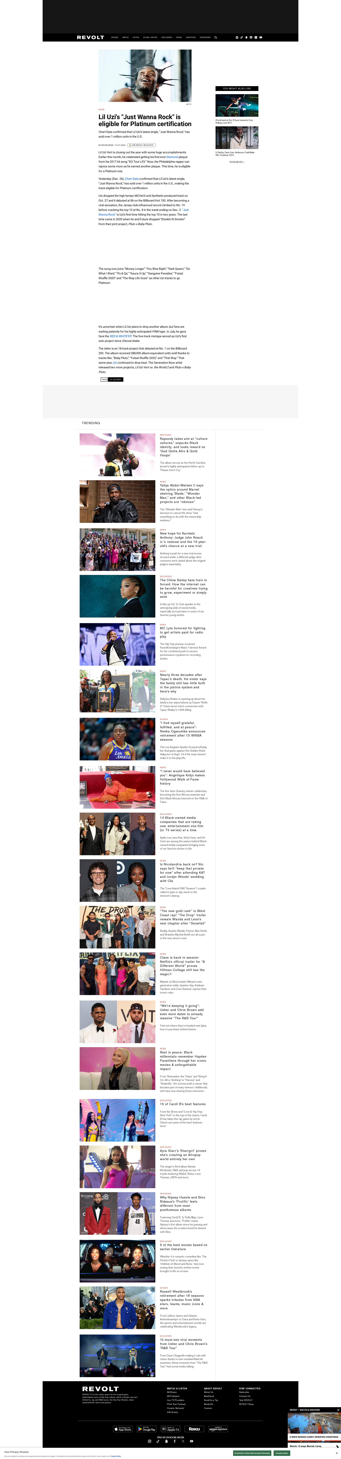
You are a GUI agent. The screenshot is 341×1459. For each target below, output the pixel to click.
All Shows (172, 1392)
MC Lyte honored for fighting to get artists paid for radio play (183, 632)
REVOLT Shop (246, 1404)
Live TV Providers (175, 1400)
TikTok (241, 37)
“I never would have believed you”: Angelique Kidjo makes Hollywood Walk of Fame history (182, 777)
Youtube (260, 38)
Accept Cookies (282, 1453)
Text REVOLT (246, 1400)
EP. (121, 336)
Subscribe (205, 37)
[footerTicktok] (158, 1443)
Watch (125, 37)
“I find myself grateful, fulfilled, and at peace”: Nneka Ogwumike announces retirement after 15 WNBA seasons (183, 731)
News (179, 37)
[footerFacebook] (175, 1443)
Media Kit (208, 1404)
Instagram (237, 37)
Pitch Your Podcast (176, 1404)
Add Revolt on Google (143, 145)
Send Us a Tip (211, 1400)
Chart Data (132, 178)
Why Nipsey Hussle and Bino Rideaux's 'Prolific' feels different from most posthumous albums (182, 1203)
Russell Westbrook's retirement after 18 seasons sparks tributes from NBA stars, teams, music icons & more (182, 1299)
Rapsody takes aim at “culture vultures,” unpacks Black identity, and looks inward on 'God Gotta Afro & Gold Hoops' (184, 447)
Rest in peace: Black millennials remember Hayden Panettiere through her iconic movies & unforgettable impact (183, 1060)
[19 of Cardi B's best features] (117, 1120)
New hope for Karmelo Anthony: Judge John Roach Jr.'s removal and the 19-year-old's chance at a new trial (183, 539)
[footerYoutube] (191, 1443)
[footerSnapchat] (166, 1443)
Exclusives (167, 37)
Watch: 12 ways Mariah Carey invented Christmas (305, 1447)
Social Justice (150, 37)
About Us (208, 1392)
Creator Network (175, 1408)
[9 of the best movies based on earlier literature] (117, 1261)
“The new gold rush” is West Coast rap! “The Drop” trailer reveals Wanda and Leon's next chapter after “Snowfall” (183, 917)
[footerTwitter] (183, 1443)
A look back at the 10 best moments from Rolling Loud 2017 (234, 121)
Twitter (255, 37)
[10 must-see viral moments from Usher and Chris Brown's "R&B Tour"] (117, 1356)
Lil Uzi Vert (115, 379)
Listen (136, 37)
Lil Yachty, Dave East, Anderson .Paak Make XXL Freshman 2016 (235, 154)
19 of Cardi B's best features (183, 1104)
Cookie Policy (116, 1456)
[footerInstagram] (149, 1443)
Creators (191, 37)
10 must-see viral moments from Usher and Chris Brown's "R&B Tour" (184, 1344)
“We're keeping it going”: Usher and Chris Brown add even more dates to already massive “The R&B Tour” (182, 1012)
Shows (114, 37)
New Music (166, 435)
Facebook (251, 37)
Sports (164, 719)
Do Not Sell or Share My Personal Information (252, 1453)
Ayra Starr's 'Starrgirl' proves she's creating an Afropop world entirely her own (183, 1155)
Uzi (115, 362)
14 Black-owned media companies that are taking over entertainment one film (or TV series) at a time (181, 824)
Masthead (209, 1396)
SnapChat (246, 37)
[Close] (337, 1453)
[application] (314, 1428)
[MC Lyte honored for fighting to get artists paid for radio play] (117, 644)
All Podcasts (173, 1396)
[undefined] (237, 105)
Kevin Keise (107, 145)
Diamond (172, 157)
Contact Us (245, 1396)
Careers (208, 1408)
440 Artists (172, 1412)
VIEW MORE (236, 162)
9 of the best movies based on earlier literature (184, 1247)
